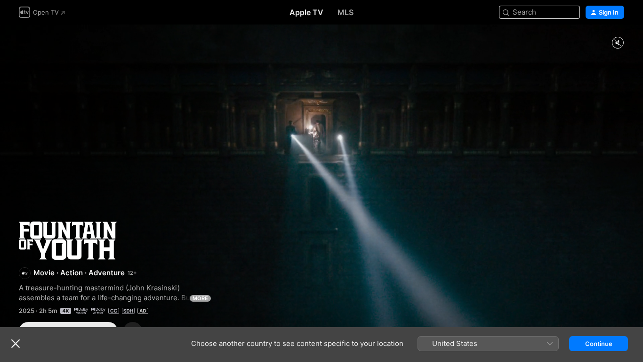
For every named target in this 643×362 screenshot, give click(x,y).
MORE (200, 298)
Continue (598, 343)
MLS (346, 12)
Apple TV (306, 12)
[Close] (15, 343)
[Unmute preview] (617, 43)
